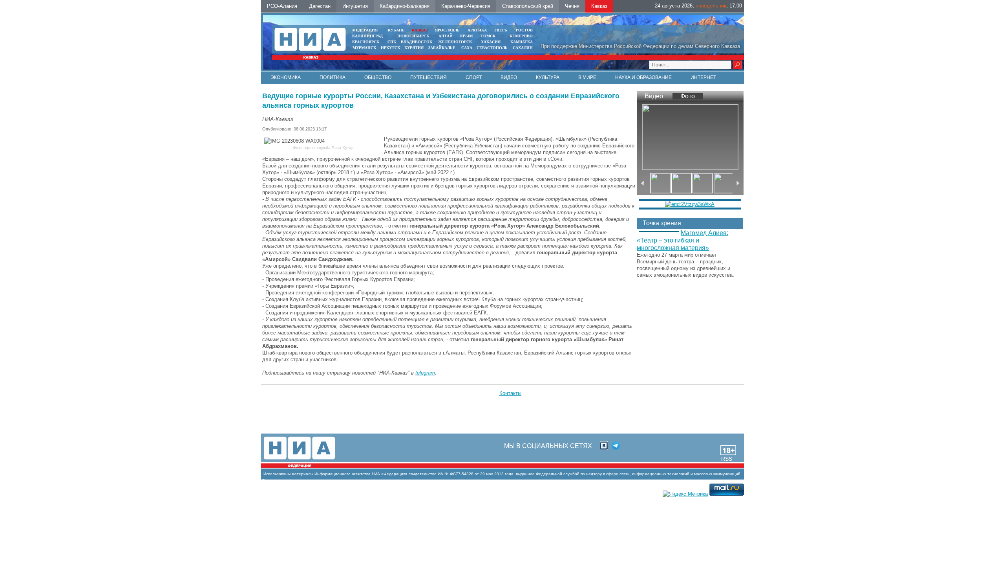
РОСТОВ (524, 30)
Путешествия (428, 77)
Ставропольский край (527, 6)
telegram (425, 373)
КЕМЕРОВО (521, 36)
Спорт (474, 77)
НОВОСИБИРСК (413, 36)
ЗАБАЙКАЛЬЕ (442, 48)
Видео (509, 77)
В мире (587, 77)
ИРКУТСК (390, 48)
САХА (466, 48)
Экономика (285, 77)
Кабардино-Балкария (404, 6)
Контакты (510, 393)
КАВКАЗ (420, 30)
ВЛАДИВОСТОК (416, 42)
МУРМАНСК (364, 48)
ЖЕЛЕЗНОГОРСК (455, 42)
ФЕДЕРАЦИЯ (365, 30)
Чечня (572, 6)
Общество (377, 77)
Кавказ (599, 6)
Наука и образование (643, 77)
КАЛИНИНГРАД (367, 36)
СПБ (391, 42)
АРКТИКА (477, 30)
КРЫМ (466, 36)
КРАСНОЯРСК (365, 42)
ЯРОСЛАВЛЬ (447, 30)
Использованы (277, 474)
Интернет (703, 77)
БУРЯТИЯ (414, 48)
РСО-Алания (282, 6)
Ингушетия (355, 6)
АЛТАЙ (446, 36)
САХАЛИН (523, 48)
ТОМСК (489, 36)
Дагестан (320, 6)
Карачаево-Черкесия (465, 6)
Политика (332, 77)
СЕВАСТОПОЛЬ (492, 48)
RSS (726, 459)
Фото (687, 96)
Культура (547, 77)
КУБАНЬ (396, 30)
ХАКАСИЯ (490, 42)
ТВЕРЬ (500, 30)
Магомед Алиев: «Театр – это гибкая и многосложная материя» (682, 240)
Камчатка (521, 42)
